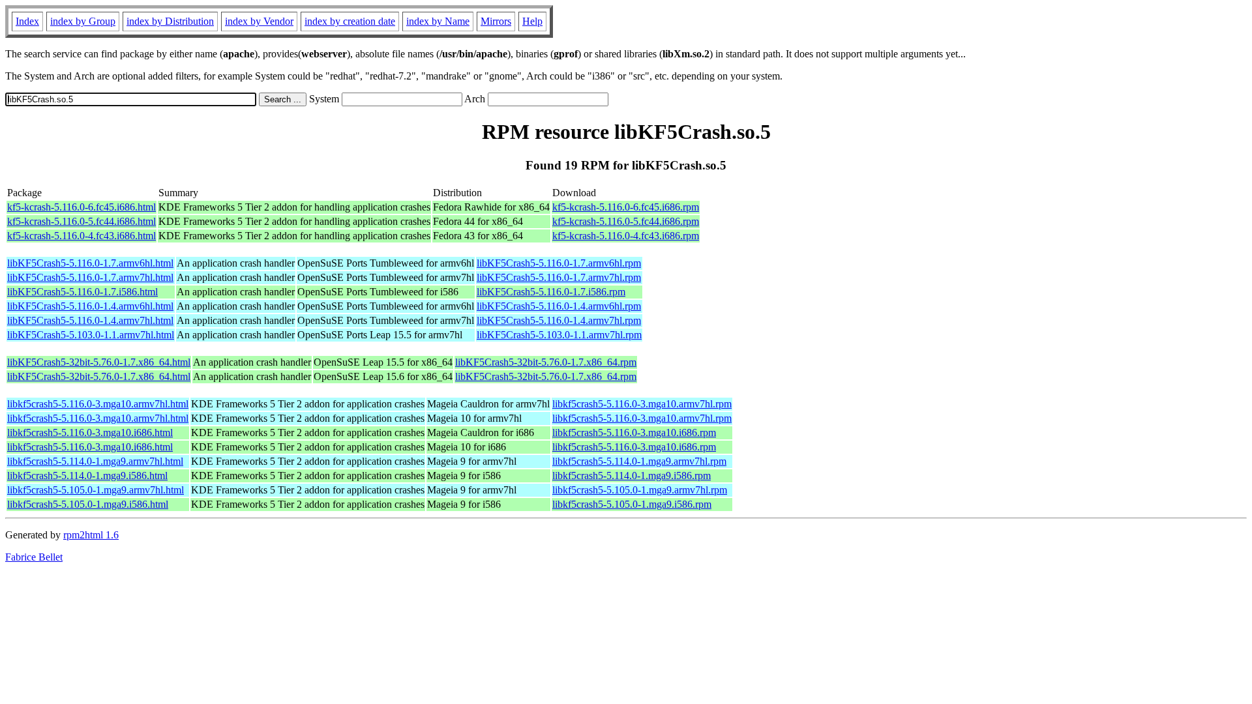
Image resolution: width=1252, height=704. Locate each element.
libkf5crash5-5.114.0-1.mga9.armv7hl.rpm (639, 461)
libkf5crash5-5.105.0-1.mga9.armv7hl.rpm (639, 489)
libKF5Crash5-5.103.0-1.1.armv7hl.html (90, 334)
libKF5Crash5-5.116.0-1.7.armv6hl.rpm (559, 263)
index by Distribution (170, 21)
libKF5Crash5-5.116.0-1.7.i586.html (82, 291)
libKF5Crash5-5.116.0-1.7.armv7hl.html (90, 277)
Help (532, 21)
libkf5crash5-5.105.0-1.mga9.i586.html (87, 504)
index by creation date (350, 21)
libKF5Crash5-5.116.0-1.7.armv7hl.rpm (559, 277)
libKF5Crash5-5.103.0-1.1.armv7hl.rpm (559, 334)
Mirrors (496, 21)
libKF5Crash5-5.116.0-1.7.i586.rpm (551, 291)
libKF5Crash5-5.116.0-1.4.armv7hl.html (90, 320)
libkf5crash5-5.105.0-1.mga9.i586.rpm (631, 504)
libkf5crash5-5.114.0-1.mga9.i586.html (87, 475)
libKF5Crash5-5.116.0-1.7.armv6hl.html (90, 263)
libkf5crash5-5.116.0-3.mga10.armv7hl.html (97, 403)
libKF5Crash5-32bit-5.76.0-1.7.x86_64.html (98, 362)
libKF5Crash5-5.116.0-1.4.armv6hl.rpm (559, 306)
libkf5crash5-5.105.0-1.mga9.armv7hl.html (95, 489)
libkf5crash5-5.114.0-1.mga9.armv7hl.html (95, 461)
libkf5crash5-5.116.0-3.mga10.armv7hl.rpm (642, 403)
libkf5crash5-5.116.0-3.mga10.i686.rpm (634, 432)
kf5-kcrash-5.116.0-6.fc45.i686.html (81, 207)
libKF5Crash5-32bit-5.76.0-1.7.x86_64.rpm (545, 362)
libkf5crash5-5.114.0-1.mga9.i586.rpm (631, 475)
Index (27, 21)
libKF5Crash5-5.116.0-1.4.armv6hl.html (90, 306)
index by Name (438, 21)
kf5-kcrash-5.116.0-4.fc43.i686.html (81, 235)
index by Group (82, 21)
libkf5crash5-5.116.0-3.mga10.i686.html (90, 432)
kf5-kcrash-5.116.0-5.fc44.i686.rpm (625, 221)
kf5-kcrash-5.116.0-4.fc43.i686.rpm (625, 235)
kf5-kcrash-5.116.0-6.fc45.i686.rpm (625, 207)
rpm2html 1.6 (91, 534)
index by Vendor (259, 21)
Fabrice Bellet (34, 557)
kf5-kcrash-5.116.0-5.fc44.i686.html (81, 221)
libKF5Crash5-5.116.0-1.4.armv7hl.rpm (559, 320)
